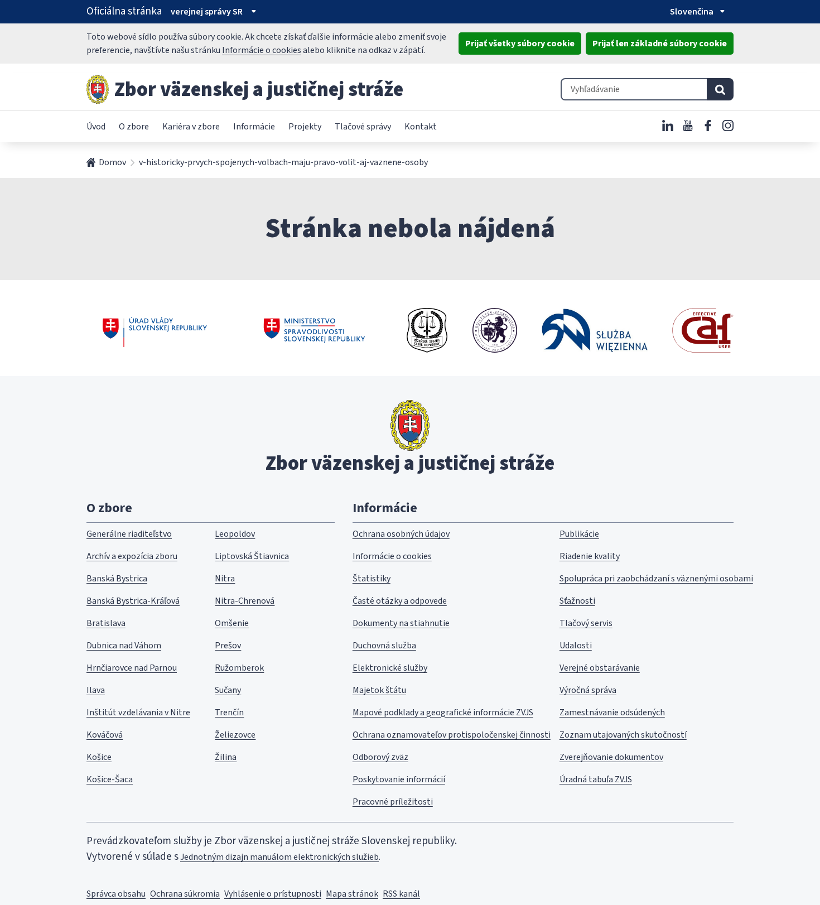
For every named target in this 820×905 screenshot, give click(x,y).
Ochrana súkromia (185, 894)
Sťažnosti (577, 601)
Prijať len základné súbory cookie (659, 43)
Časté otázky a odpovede (400, 601)
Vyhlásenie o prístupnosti (272, 894)
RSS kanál (401, 894)
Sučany (228, 690)
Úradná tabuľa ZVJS (595, 779)
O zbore (134, 127)
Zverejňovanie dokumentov (611, 757)
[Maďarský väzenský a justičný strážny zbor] (494, 330)
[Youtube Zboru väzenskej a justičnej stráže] (687, 125)
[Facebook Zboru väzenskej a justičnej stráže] (707, 125)
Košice (99, 757)
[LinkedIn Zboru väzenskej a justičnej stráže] (667, 125)
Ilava (95, 690)
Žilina (226, 757)
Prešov (228, 645)
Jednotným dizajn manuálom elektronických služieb (279, 857)
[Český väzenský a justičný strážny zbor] (427, 330)
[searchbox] (634, 89)
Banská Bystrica (116, 578)
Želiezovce (235, 735)
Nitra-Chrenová (244, 601)
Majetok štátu (379, 690)
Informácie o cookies (261, 50)
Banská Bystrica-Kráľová (133, 601)
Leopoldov (235, 534)
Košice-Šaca (109, 779)
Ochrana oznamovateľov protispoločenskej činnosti (452, 735)
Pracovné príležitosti (393, 802)
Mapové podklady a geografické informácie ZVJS (443, 712)
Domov (112, 162)
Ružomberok (239, 668)
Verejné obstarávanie (599, 668)
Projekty (304, 127)
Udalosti (575, 645)
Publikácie (579, 534)
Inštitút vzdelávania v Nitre (138, 712)
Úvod (95, 127)
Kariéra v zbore (191, 127)
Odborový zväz (380, 757)
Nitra (225, 578)
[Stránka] (97, 89)
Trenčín (229, 712)
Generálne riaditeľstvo (129, 534)
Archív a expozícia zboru (131, 556)
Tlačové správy (363, 127)
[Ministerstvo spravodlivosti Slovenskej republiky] (315, 330)
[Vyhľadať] (720, 89)
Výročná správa (587, 690)
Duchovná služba (384, 645)
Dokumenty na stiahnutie (401, 623)
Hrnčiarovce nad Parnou (131, 668)
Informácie (254, 127)
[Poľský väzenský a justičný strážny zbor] (595, 330)
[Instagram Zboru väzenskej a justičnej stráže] (728, 125)
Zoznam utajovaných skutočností (623, 735)
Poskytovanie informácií (399, 779)
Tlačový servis (585, 623)
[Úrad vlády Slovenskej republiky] (154, 330)
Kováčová (104, 735)
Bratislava (106, 623)
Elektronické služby (390, 668)
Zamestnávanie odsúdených (612, 712)
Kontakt (420, 127)
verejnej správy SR (207, 12)
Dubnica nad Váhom (123, 645)
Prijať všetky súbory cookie (520, 43)
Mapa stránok (352, 894)
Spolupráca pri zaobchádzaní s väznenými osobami (656, 578)
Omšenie (232, 623)
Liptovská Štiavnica (252, 556)
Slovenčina (691, 12)
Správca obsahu (116, 894)
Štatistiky (371, 578)
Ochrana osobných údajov (401, 534)
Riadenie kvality (589, 556)
